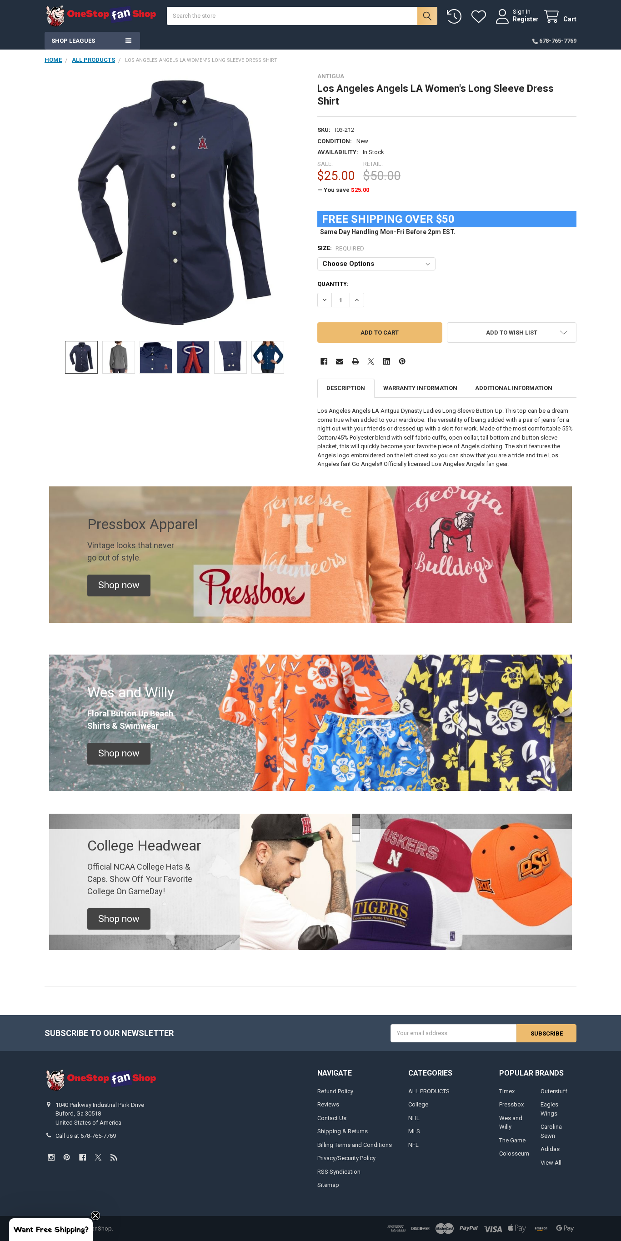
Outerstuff (554, 1091)
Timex (507, 1091)
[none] (174, 202)
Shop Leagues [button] (73, 40)
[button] (511, 332)
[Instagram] (51, 1157)
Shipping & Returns (342, 1131)
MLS (414, 1131)
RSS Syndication (339, 1171)
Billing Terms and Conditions (354, 1144)
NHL (414, 1118)
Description (345, 388)
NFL (413, 1144)
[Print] (355, 361)
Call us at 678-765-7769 (85, 1135)
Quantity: (333, 283)
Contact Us (331, 1118)
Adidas (550, 1149)
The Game (512, 1140)
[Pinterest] (402, 361)
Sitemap (328, 1184)
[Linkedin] (386, 361)
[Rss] (113, 1157)
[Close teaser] (95, 1215)
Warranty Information (420, 388)
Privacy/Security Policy (346, 1158)
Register (526, 19)
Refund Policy (335, 1091)
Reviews (328, 1104)
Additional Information (513, 388)
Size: (341, 248)
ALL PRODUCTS (429, 1091)
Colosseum (514, 1153)
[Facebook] (324, 361)
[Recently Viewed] (456, 17)
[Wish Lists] (481, 17)
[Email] (339, 361)
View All (551, 1162)
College (418, 1104)
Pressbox (511, 1104)
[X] (370, 361)
